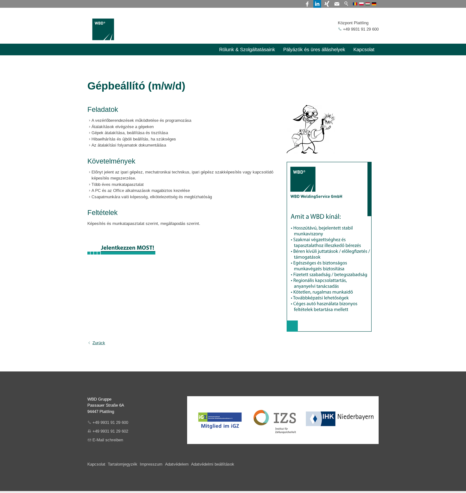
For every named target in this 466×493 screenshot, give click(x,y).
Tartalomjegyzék (122, 464)
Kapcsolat (363, 49)
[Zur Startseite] (103, 29)
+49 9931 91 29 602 (110, 431)
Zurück (98, 343)
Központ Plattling (353, 23)
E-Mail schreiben (107, 440)
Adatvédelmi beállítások (212, 464)
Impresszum (151, 464)
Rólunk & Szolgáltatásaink (247, 49)
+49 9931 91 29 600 (361, 29)
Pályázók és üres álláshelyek (314, 49)
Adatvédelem (177, 464)
